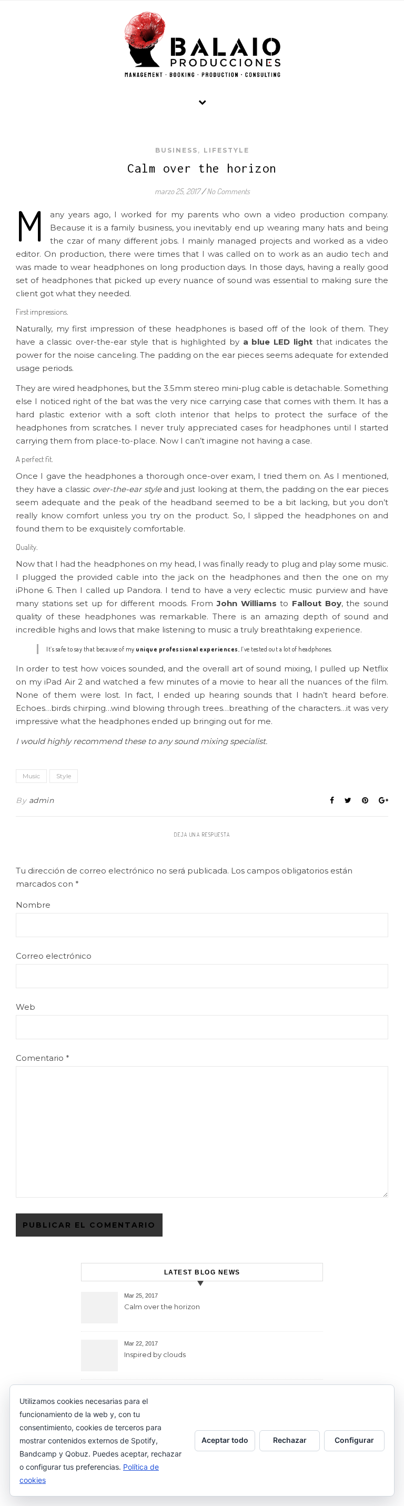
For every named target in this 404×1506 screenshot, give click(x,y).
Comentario (42, 1058)
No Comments (228, 191)
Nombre (33, 905)
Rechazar (290, 1439)
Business (176, 150)
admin (41, 800)
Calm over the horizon (162, 1306)
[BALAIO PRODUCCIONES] (202, 44)
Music (31, 776)
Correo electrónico (54, 956)
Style (63, 776)
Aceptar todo (224, 1439)
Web (25, 1007)
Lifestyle (226, 150)
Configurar (354, 1439)
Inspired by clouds (155, 1354)
